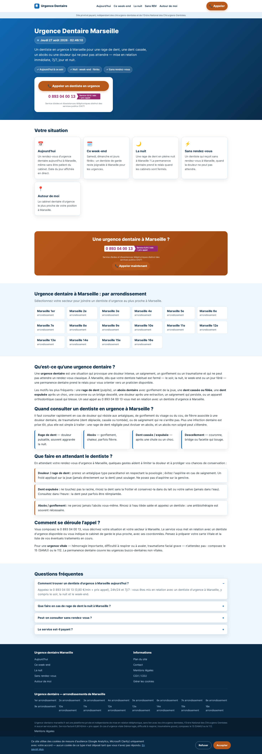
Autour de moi (168, 5)
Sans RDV (151, 5)
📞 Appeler (217, 6)
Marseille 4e (143, 313)
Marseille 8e (78, 327)
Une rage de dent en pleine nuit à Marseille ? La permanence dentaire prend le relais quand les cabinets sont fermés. (155, 156)
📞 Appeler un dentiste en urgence (74, 86)
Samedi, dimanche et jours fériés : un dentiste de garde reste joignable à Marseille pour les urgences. (106, 156)
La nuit (138, 5)
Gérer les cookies (143, 681)
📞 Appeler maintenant (131, 266)
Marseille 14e (79, 342)
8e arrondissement (216, 700)
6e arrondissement (167, 700)
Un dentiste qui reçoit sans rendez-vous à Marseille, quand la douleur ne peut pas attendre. (204, 156)
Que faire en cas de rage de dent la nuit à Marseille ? (74, 606)
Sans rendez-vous (45, 675)
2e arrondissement (69, 700)
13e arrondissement (141, 708)
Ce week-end (122, 5)
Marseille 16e (144, 342)
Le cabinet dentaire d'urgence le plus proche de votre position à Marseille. (57, 199)
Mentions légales (143, 670)
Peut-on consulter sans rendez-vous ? (65, 617)
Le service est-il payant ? (55, 629)
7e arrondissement (191, 700)
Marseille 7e (45, 327)
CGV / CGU (140, 675)
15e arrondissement (190, 708)
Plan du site (140, 659)
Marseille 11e (176, 327)
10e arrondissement (68, 708)
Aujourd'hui (103, 5)
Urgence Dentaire (54, 6)
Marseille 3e (110, 313)
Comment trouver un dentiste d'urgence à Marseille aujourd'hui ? (83, 583)
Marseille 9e (110, 327)
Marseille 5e (175, 313)
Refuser (203, 745)
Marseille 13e (46, 342)
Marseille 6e (208, 313)
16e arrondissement (215, 708)
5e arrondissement (143, 700)
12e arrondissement (117, 708)
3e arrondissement (94, 700)
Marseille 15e (111, 342)
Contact (138, 664)
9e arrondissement (45, 706)
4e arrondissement (118, 700)
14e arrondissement (165, 708)
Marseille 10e (144, 327)
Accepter (222, 745)
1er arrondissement (45, 700)
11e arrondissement (92, 708)
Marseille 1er (46, 313)
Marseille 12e (209, 327)
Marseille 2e (78, 313)
